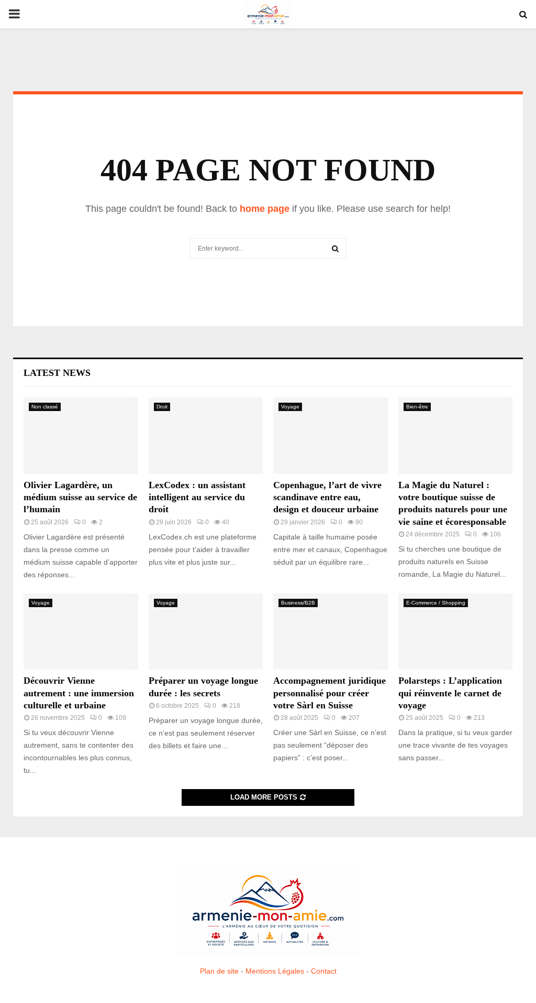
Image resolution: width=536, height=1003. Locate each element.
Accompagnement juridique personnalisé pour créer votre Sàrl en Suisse (329, 692)
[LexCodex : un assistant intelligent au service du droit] (206, 435)
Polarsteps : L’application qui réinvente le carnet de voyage (450, 692)
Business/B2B (298, 603)
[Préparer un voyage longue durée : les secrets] (206, 632)
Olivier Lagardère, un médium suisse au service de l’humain (80, 497)
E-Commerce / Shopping (435, 603)
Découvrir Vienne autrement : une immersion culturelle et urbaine (79, 692)
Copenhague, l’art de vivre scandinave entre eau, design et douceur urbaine (327, 497)
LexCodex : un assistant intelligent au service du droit (197, 497)
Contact (324, 971)
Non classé (44, 406)
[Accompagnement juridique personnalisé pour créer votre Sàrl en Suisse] (330, 632)
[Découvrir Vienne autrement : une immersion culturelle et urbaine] (81, 632)
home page (264, 208)
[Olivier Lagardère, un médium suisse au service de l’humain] (81, 435)
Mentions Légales (274, 971)
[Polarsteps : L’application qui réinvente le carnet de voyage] (455, 632)
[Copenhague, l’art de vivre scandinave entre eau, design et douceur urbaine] (330, 435)
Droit (162, 406)
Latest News (57, 373)
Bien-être (417, 406)
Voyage (290, 406)
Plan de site (219, 971)
